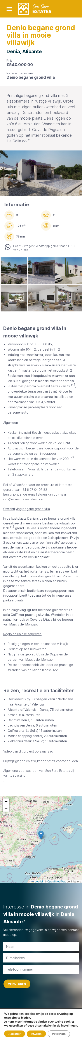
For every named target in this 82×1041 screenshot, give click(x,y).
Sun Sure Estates (57, 770)
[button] (41, 835)
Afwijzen (36, 1034)
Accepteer (15, 1034)
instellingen (69, 1026)
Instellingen (59, 1034)
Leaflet (38, 881)
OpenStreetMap (56, 881)
